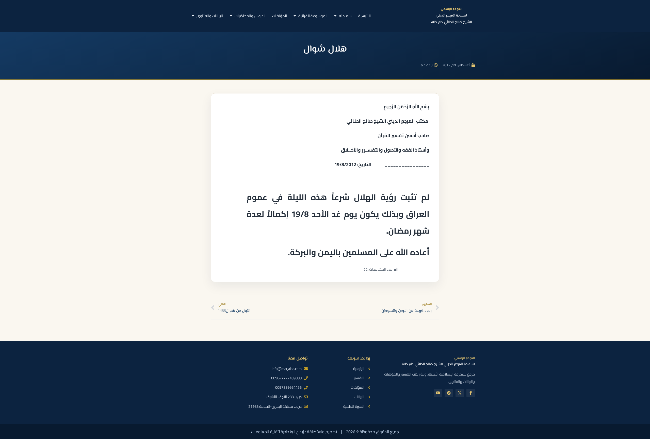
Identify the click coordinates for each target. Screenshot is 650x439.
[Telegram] (449, 393)
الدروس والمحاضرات (250, 16)
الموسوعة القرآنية (313, 16)
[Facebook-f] (470, 393)
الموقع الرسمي (451, 9)
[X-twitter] (460, 393)
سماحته (345, 16)
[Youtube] (438, 393)
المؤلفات (279, 16)
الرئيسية (364, 16)
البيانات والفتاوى (210, 16)
